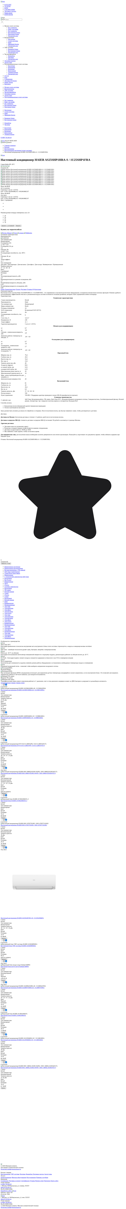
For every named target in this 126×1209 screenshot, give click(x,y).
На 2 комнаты (12, 27)
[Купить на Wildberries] (28, 233)
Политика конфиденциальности (11, 1169)
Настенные (11, 39)
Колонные (11, 69)
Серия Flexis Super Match (12, 573)
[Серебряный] (64, 206)
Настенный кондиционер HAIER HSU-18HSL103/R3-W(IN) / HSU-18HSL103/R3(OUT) (28, 1067)
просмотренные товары (8, 683)
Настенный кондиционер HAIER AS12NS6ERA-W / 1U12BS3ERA (22, 1040)
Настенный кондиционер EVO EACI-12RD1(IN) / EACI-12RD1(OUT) (23, 745)
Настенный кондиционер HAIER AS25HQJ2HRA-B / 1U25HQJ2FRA (22, 690)
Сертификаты (25, 1181)
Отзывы (32, 1181)
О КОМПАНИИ (9, 9)
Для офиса (7, 610)
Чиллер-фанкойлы (10, 92)
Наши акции (8, 13)
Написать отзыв (5, 563)
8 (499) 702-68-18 (6, 1184)
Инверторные (8, 575)
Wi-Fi (6, 583)
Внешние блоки (13, 49)
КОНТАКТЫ (8, 14)
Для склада (7, 613)
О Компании (8, 79)
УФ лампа (7, 590)
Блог (5, 77)
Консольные (12, 71)
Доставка (24, 289)
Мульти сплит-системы (11, 87)
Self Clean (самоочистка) (12, 572)
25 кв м (6, 585)
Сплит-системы (13, 41)
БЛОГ (6, 8)
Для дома (7, 606)
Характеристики (10, 289)
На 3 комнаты (12, 31)
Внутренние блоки (14, 32)
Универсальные (13, 72)
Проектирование (6, 1177)
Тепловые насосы (9, 61)
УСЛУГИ (7, 6)
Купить (3, 710)
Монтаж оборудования (19, 1177)
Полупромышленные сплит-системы (16, 97)
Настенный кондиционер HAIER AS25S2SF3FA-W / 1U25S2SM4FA (22, 918)
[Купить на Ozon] (14, 233)
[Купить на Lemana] (20, 233)
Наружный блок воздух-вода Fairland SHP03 (15, 966)
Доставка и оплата (10, 11)
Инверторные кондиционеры (13, 568)
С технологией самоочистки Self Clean (16, 577)
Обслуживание (31, 1177)
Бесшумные (8, 578)
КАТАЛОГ (7, 4)
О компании (4, 1181)
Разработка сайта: (6, 1191)
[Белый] (64, 203)
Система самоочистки (11, 586)
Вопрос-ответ (39, 1181)
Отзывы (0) (30, 289)
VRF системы (8, 90)
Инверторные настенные (12, 567)
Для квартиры (8, 608)
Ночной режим (9, 591)
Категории (37, 289)
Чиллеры (11, 57)
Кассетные (11, 66)
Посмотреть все (13, 36)
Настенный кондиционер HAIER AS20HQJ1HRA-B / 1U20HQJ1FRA (22, 987)
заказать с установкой (7, 225)
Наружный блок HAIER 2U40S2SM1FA (13, 1015)
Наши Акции (8, 82)
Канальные (11, 67)
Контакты (7, 84)
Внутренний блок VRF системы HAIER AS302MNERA (18, 946)
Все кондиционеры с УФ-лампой (14, 570)
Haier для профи (13, 29)
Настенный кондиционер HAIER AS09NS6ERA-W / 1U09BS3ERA (22, 718)
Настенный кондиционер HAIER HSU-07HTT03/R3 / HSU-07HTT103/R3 (24, 825)
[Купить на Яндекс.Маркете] (6, 233)
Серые (6, 593)
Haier (9, 42)
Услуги (6, 76)
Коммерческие (9, 603)
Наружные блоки (13, 34)
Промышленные (9, 605)
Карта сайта (54, 1181)
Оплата (18, 289)
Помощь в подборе (42, 1177)
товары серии (20, 683)
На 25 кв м (7, 580)
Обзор (3, 289)
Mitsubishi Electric (13, 44)
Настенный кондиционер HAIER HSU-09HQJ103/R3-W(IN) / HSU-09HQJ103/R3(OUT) (28, 773)
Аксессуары (8, 62)
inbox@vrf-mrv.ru (6, 1187)
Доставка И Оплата (10, 81)
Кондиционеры (9, 89)
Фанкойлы (11, 56)
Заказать (18, 225)
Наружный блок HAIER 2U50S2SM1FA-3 (14, 800)
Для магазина (8, 611)
